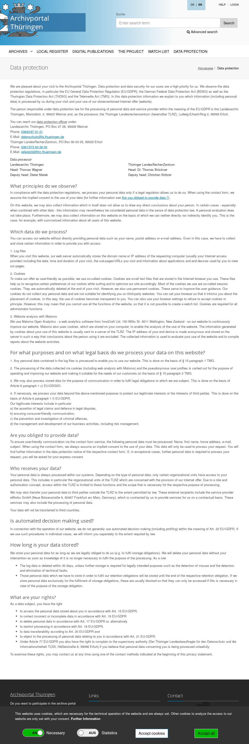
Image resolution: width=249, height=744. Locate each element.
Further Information (85, 718)
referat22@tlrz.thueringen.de (41, 151)
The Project (131, 51)
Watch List (158, 51)
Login (234, 4)
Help (222, 4)
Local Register (52, 51)
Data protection (190, 51)
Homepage (205, 68)
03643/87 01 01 (32, 131)
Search (228, 22)
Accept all (206, 733)
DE (192, 4)
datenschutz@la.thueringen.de (42, 136)
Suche (120, 14)
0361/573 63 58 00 (34, 147)
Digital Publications (93, 51)
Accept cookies (152, 733)
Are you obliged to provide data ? (145, 197)
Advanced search (204, 31)
